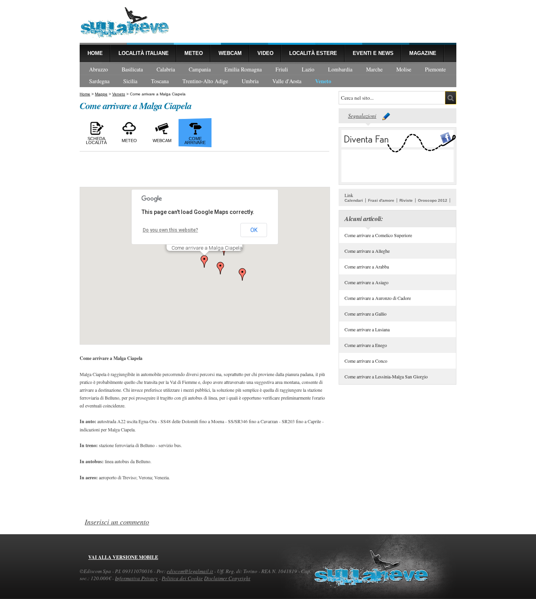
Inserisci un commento (117, 521)
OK (253, 230)
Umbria (250, 81)
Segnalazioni (362, 115)
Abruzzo (98, 69)
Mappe (101, 94)
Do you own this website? (170, 230)
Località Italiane (144, 53)
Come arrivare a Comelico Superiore (378, 235)
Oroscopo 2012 (432, 200)
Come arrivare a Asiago (366, 282)
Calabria (166, 69)
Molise (403, 69)
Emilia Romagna (243, 69)
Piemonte (435, 69)
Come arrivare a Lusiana (367, 329)
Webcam (230, 53)
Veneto (323, 81)
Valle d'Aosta (286, 81)
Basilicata (132, 69)
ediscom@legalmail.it (190, 571)
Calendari (354, 200)
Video (265, 53)
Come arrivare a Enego (366, 345)
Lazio (308, 69)
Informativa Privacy (136, 578)
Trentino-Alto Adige (205, 81)
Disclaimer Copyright (227, 578)
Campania (200, 69)
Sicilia (130, 81)
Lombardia (340, 69)
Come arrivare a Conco (366, 361)
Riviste (406, 200)
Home (95, 53)
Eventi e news (373, 53)
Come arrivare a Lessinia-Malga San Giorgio (386, 376)
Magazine (422, 53)
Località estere (313, 53)
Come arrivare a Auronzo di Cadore (378, 298)
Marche (374, 69)
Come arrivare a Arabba (367, 266)
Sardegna (99, 81)
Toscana (160, 81)
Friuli (281, 69)
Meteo (193, 53)
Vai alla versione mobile (123, 557)
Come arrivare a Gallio (366, 313)
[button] (204, 261)
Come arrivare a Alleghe (367, 251)
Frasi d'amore (381, 200)
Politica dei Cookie (182, 578)
